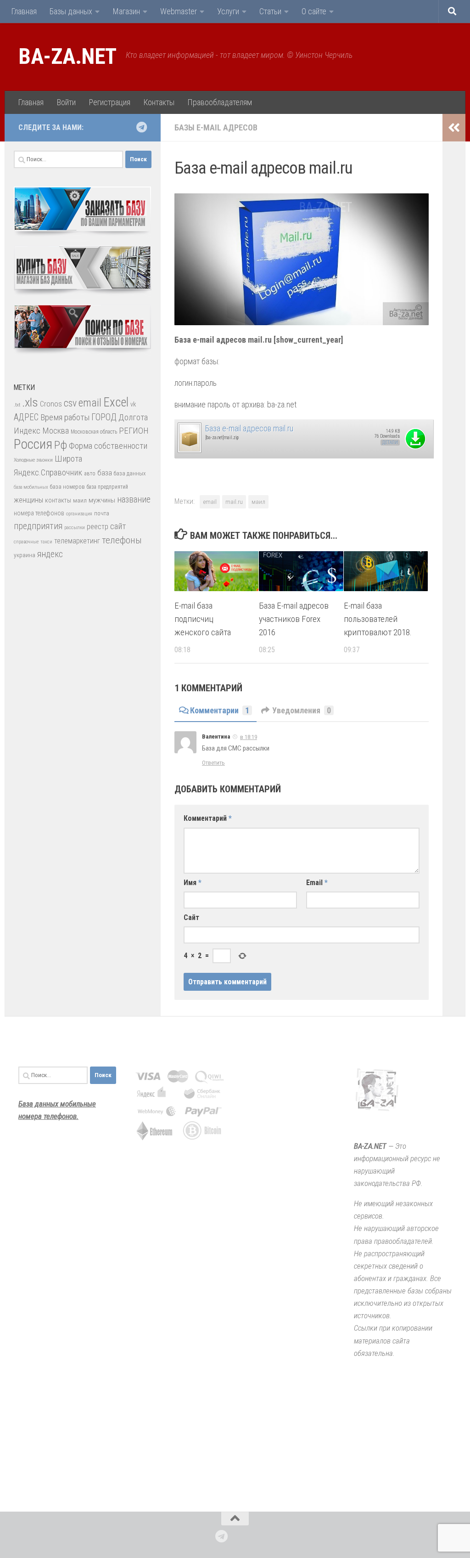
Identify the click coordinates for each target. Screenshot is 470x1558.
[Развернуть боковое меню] (453, 127)
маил (258, 501)
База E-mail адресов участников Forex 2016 (294, 619)
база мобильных (31, 487)
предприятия (38, 526)
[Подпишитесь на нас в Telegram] (141, 127)
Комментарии (219, 710)
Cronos (51, 404)
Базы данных (71, 11)
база (104, 472)
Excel (116, 402)
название (134, 499)
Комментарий (208, 818)
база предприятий (107, 487)
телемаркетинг (77, 540)
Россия (33, 444)
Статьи (270, 11)
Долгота (133, 417)
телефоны (122, 540)
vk (133, 404)
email (210, 501)
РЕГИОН (134, 430)
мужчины (102, 500)
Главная (24, 11)
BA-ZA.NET (67, 56)
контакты (58, 500)
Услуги (228, 11)
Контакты (158, 102)
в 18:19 (248, 737)
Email (317, 882)
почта (101, 513)
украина (24, 555)
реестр (97, 526)
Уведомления (301, 710)
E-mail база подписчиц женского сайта (202, 619)
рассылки (74, 528)
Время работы (65, 417)
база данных (129, 473)
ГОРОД (104, 417)
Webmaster (178, 11)
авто (89, 473)
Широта (68, 458)
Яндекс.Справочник (48, 472)
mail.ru (234, 501)
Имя (192, 882)
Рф (60, 445)
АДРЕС (26, 417)
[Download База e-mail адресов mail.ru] (189, 451)
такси (46, 542)
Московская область (94, 432)
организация (79, 514)
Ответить (213, 762)
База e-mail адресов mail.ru (249, 428)
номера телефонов (39, 513)
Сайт (191, 917)
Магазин (126, 11)
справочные (26, 542)
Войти (66, 102)
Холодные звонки (33, 460)
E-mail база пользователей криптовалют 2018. (378, 619)
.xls (30, 402)
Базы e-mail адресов (215, 127)
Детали (390, 442)
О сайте (314, 11)
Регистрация (109, 102)
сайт (118, 526)
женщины (28, 500)
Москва (55, 430)
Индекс (27, 430)
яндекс (50, 554)
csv (70, 403)
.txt (17, 404)
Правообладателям (219, 102)
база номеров (67, 486)
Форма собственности (108, 445)
